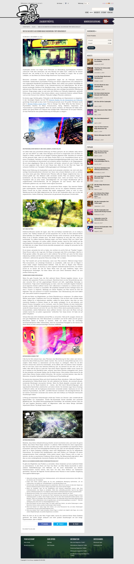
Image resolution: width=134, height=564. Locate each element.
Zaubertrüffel (46, 21)
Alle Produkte (50, 545)
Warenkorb (91, 31)
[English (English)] (103, 3)
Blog (34, 27)
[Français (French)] (105, 3)
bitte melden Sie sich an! (35, 3)
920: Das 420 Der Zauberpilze (102, 101)
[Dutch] (112, 3)
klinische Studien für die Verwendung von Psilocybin (66, 100)
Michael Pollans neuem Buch (37, 104)
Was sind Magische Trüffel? (77, 542)
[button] (45, 524)
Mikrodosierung (92, 21)
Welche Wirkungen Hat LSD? (102, 135)
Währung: (80, 3)
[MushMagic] (28, 14)
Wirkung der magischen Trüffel (78, 551)
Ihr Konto (59, 3)
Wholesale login (97, 542)
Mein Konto (27, 542)
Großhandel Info (97, 545)
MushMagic (30, 560)
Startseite (26, 27)
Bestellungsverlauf (29, 545)
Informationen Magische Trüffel (78, 545)
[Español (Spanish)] (107, 3)
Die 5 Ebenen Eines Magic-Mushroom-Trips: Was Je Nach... (101, 194)
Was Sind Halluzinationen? (101, 118)
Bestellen (91, 47)
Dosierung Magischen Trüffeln (78, 548)
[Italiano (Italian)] (111, 3)
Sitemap (49, 542)
